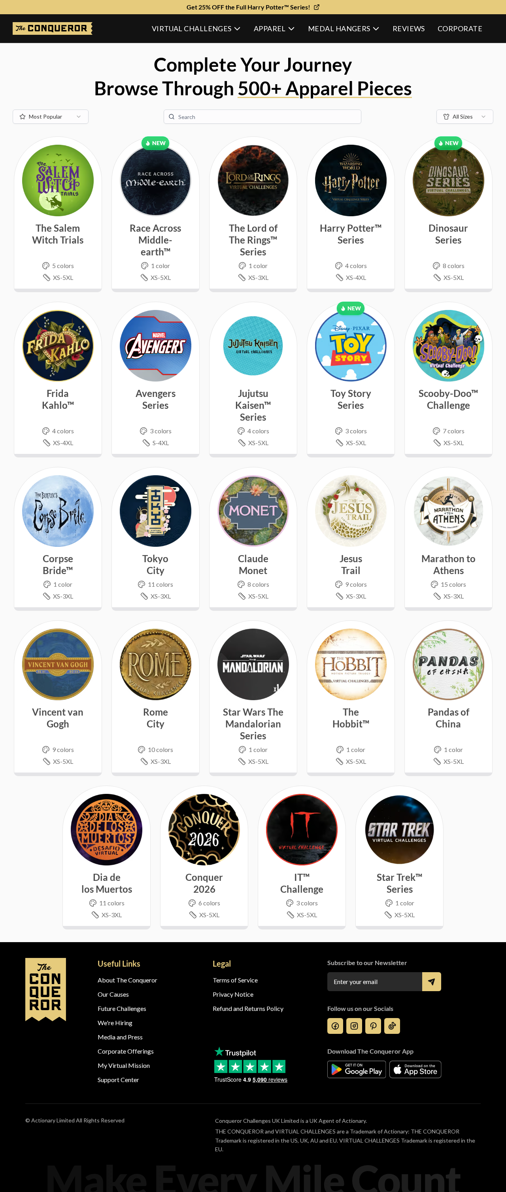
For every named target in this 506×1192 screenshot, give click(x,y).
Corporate (460, 28)
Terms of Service (235, 980)
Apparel (270, 28)
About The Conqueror (127, 980)
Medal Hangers (339, 28)
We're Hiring (115, 1022)
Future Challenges (122, 1008)
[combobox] (51, 117)
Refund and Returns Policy (248, 1008)
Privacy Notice (233, 994)
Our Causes (113, 994)
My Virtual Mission (124, 1065)
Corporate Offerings (126, 1051)
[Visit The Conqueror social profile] (335, 1026)
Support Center (118, 1079)
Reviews (409, 28)
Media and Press (120, 1037)
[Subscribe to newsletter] (431, 981)
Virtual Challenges (192, 28)
